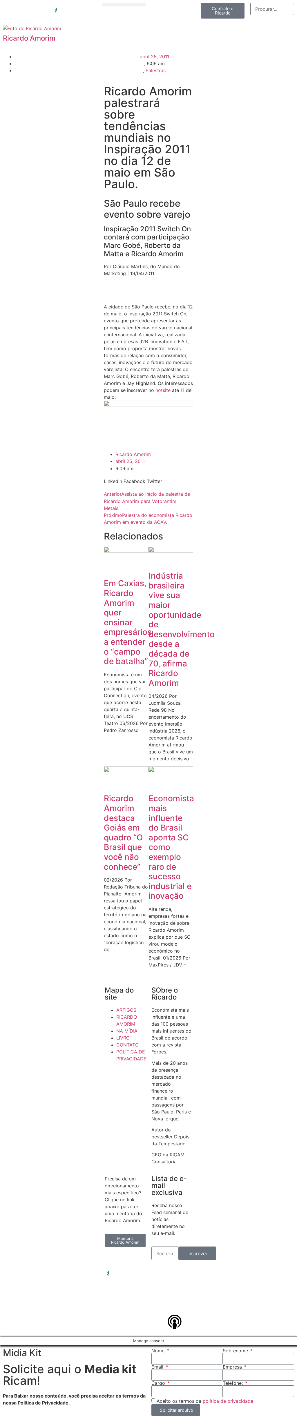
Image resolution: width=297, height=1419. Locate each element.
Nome (158, 1350)
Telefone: (233, 1383)
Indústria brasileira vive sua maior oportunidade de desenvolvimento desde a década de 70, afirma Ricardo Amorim (181, 629)
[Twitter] (174, 1289)
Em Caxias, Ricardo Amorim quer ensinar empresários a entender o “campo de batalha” (128, 622)
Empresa (233, 1367)
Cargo (158, 1383)
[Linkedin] (158, 1273)
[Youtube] (158, 1305)
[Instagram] (174, 1273)
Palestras (156, 70)
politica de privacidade (228, 1401)
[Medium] (174, 1305)
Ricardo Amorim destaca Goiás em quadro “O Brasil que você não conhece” (123, 832)
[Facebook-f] (158, 1289)
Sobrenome (236, 1350)
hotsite (163, 390)
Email (158, 1367)
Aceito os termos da (205, 1401)
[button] (124, 4)
